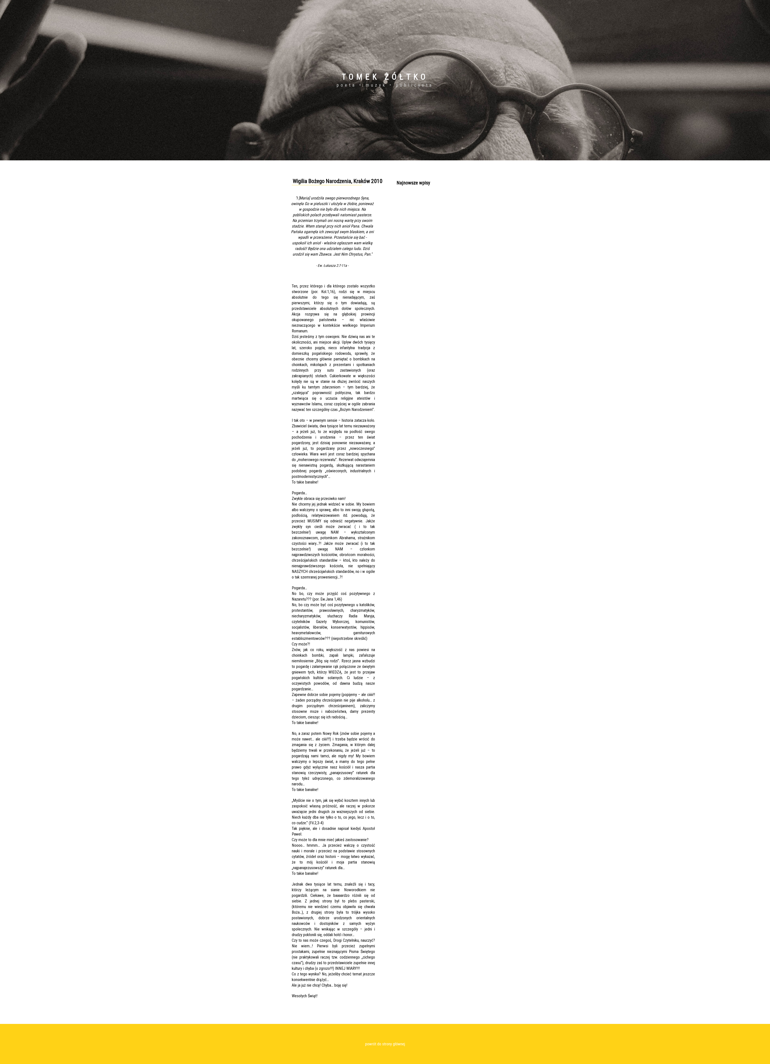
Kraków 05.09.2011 (409, 205)
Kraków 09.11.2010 (409, 226)
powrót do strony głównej (385, 1044)
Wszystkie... (404, 234)
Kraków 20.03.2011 (409, 212)
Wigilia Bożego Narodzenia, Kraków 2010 (422, 219)
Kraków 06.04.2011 (409, 197)
